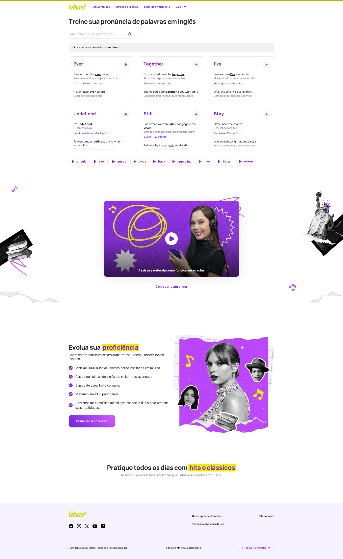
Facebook (71, 526)
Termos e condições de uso (208, 524)
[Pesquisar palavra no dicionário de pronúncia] (129, 34)
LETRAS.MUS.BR (78, 7)
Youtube (94, 526)
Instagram (79, 526)
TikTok (102, 526)
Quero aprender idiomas (206, 516)
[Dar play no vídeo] (171, 238)
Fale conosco (266, 516)
